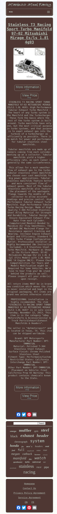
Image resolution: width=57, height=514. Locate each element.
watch (40, 458)
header (43, 435)
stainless (26, 466)
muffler (25, 430)
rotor (39, 450)
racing (29, 471)
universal (36, 462)
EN (26, 502)
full (21, 450)
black (14, 436)
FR (32, 502)
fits (22, 447)
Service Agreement (29, 497)
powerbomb (13, 468)
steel (45, 430)
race (38, 467)
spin (36, 431)
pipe (46, 467)
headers (39, 446)
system (37, 441)
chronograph (20, 441)
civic (45, 455)
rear (45, 450)
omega (13, 431)
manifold (19, 458)
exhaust (27, 435)
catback (27, 454)
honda (14, 446)
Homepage (29, 483)
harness (37, 455)
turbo (27, 462)
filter (30, 459)
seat (47, 446)
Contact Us (29, 488)
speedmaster (17, 462)
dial (44, 462)
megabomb (30, 451)
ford (13, 450)
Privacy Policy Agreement (29, 493)
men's (29, 446)
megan (15, 454)
